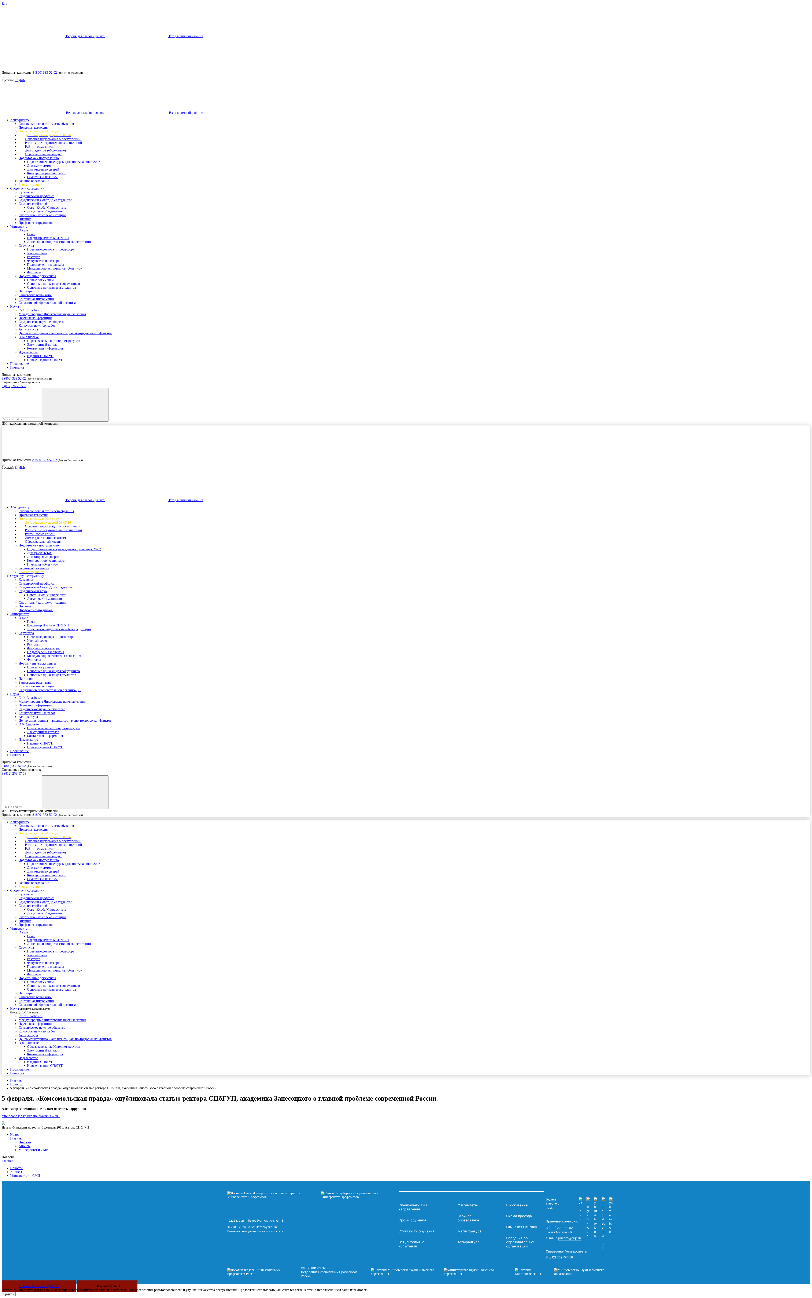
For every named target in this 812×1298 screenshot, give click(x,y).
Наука (14, 306)
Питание (25, 219)
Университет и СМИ (34, 1150)
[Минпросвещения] (564, 1272)
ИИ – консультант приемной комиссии (30, 423)
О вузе (23, 230)
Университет (19, 226)
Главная (16, 1080)
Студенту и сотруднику (27, 188)
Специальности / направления (413, 1207)
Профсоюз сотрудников (36, 222)
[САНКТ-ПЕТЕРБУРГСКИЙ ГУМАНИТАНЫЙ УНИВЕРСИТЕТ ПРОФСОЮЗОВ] (311, 1195)
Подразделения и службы (45, 264)
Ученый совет (37, 253)
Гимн (31, 234)
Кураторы (26, 192)
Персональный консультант (39, 1286)
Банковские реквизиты (35, 295)
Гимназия (17, 367)
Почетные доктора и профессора (50, 249)
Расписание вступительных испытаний (53, 143)
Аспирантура (28, 329)
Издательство (28, 352)
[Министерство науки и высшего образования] (436, 1272)
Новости (16, 1084)
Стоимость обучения (416, 1231)
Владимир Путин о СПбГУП (48, 238)
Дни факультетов (39, 165)
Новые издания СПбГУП (45, 360)
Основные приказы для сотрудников (53, 283)
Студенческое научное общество (42, 321)
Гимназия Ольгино (521, 1227)
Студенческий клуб (33, 203)
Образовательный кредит (43, 154)
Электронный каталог (43, 344)
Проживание (19, 363)
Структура (26, 245)
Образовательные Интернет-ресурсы (53, 341)
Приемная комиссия (33, 127)
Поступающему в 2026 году (39, 131)
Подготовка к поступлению (39, 158)
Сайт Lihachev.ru (31, 310)
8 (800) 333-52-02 (44, 72)
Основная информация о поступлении (53, 139)
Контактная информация (36, 299)
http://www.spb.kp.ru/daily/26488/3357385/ (31, 1116)
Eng (4, 3)
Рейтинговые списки (40, 146)
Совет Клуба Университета (46, 207)
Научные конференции (35, 318)
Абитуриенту (19, 120)
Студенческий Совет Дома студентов (45, 200)
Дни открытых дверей (43, 169)
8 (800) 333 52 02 (14, 378)
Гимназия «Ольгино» (42, 177)
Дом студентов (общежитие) (45, 150)
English (20, 80)
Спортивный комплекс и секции (42, 215)
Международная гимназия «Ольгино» (54, 268)
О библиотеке (29, 337)
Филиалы (34, 272)
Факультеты (468, 1205)
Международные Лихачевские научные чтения (52, 314)
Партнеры (26, 291)
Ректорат (33, 257)
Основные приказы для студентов (51, 287)
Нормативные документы (37, 276)
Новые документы (40, 280)
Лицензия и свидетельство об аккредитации (59, 242)
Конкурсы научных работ (37, 325)
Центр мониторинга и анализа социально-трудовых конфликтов (65, 333)
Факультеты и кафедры (43, 261)
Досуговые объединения (45, 211)
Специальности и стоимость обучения (46, 123)
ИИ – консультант (107, 1286)
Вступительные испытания (411, 1244)
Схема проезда (519, 1216)
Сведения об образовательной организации (50, 302)
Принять (8, 1294)
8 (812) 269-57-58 (14, 386)
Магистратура (469, 1231)
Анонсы (24, 1146)
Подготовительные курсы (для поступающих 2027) (64, 162)
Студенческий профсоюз (36, 196)
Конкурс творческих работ (46, 173)
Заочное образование (34, 181)
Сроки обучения (412, 1220)
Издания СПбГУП (40, 356)
